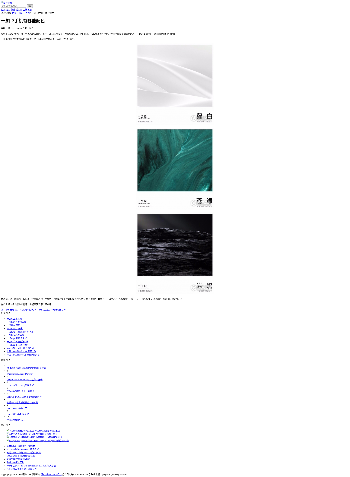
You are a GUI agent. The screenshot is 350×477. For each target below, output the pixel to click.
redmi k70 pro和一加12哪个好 (20, 348)
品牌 (25, 9)
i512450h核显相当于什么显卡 (20, 391)
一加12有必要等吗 (15, 335)
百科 (27, 13)
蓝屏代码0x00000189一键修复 (21, 446)
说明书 (19, 9)
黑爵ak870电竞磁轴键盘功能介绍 (22, 402)
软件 (13, 9)
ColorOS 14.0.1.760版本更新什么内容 (24, 397)
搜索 (30, 6)
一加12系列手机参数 (16, 322)
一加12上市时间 (14, 318)
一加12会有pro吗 (15, 328)
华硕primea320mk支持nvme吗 (20, 374)
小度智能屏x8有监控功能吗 (49, 437)
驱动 (8, 9)
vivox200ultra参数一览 (17, 408)
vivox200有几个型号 (16, 420)
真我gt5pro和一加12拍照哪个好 (21, 351)
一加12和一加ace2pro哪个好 (20, 332)
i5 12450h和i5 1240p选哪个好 (20, 385)
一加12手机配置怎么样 (17, 341)
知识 (30, 9)
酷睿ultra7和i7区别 (15, 462)
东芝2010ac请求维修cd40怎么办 (22, 469)
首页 (3, 9)
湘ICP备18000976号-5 (51, 474)
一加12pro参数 (13, 325)
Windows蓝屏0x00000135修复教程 (23, 449)
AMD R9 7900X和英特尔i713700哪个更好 (26, 368)
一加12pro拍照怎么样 (17, 338)
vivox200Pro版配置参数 (18, 414)
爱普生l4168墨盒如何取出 (19, 459)
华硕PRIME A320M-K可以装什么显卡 (25, 379)
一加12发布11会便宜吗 (17, 345)
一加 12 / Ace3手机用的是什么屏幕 (23, 355)
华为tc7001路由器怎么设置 (47, 431)
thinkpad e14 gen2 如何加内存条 (54, 440)
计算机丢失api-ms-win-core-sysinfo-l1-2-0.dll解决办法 (31, 466)
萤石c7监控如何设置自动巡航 (21, 456)
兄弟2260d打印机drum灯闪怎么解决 (24, 452)
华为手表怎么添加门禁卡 (45, 434)
